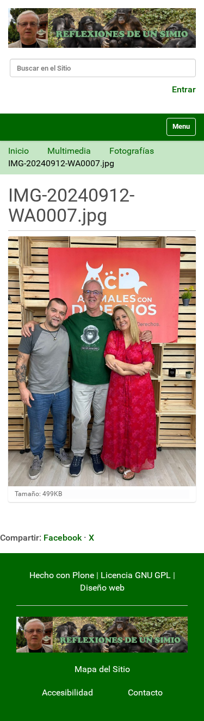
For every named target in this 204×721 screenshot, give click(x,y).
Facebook (63, 537)
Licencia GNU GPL (136, 575)
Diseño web (102, 587)
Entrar (184, 89)
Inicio (18, 151)
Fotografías (131, 151)
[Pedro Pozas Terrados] (102, 28)
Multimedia (69, 151)
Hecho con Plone (61, 575)
